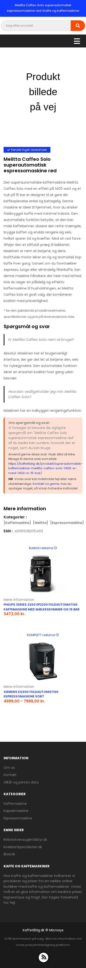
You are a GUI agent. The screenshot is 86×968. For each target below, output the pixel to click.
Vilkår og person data (21, 782)
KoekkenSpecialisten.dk (23, 847)
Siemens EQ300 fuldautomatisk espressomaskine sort (31, 694)
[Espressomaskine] (67, 522)
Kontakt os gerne (46, 483)
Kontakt (10, 774)
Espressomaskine (18, 818)
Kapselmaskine (16, 810)
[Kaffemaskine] (17, 522)
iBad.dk (9, 854)
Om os (9, 767)
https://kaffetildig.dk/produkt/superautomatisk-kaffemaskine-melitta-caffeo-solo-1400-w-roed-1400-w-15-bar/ (45, 468)
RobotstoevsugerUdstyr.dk (25, 839)
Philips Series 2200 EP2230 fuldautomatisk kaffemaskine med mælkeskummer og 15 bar (42, 607)
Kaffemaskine (15, 803)
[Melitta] (40, 522)
